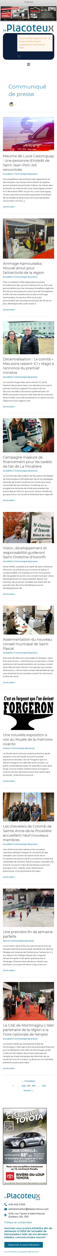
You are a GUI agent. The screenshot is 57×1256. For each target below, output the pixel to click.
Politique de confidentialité (18, 1222)
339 (44, 1086)
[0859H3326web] (25, 1146)
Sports (6, 941)
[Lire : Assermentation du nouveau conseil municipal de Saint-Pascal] (28, 620)
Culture (6, 748)
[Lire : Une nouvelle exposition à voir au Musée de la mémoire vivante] (28, 712)
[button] (49, 38)
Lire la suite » (9, 206)
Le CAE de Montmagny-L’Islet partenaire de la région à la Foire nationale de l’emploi (28, 1029)
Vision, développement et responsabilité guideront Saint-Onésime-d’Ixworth (25, 552)
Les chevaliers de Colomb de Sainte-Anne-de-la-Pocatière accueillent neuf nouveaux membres (27, 833)
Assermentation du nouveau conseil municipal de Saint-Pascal (27, 644)
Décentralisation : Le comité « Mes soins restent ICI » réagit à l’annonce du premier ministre (28, 366)
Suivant (29, 1090)
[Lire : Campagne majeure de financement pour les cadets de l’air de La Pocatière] (28, 435)
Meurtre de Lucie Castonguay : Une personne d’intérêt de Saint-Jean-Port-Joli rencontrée (28, 163)
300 (34, 1086)
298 (23, 1086)
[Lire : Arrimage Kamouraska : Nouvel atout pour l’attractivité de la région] (28, 238)
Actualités (8, 174)
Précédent (28, 1081)
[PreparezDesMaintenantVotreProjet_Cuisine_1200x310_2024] (28, 13)
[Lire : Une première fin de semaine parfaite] (28, 907)
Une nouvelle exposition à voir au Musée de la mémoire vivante (27, 739)
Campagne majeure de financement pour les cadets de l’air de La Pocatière (27, 461)
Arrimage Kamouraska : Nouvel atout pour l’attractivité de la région (23, 268)
